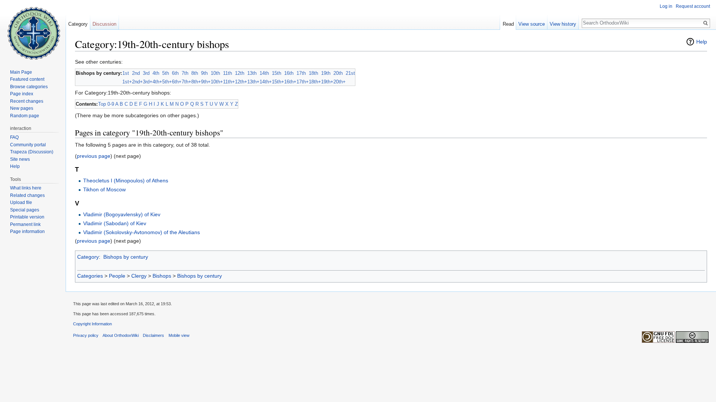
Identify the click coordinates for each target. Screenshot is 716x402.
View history (563, 24)
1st (125, 73)
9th (204, 73)
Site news (20, 159)
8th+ (196, 81)
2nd (136, 73)
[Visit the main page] (33, 30)
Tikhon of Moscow (104, 189)
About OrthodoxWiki (121, 335)
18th (313, 73)
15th (276, 73)
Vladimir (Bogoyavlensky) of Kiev (121, 214)
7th (185, 73)
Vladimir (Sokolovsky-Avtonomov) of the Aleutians (141, 232)
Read (508, 24)
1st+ (127, 81)
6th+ (177, 81)
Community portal (28, 144)
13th (252, 73)
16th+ (290, 81)
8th (194, 73)
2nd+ (137, 81)
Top (102, 104)
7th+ (186, 81)
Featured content (27, 79)
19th (325, 73)
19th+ (327, 81)
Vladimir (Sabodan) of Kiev (114, 223)
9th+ (206, 81)
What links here (25, 188)
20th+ (339, 81)
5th (165, 73)
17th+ (302, 81)
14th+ (266, 81)
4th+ (157, 81)
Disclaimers (153, 335)
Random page (24, 115)
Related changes (27, 195)
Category (88, 257)
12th (239, 73)
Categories (90, 276)
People (117, 276)
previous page (93, 156)
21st (350, 73)
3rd (146, 73)
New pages (21, 108)
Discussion (104, 24)
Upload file (21, 202)
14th (264, 73)
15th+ (278, 81)
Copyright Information (92, 324)
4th (156, 73)
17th (301, 73)
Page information (27, 231)
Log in (666, 6)
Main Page (21, 72)
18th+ (315, 81)
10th (215, 73)
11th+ (229, 81)
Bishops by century (125, 257)
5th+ (167, 81)
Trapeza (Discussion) (31, 151)
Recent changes (26, 101)
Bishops (162, 276)
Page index (21, 93)
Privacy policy (85, 335)
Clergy (139, 276)
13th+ (253, 81)
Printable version (27, 217)
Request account (693, 6)
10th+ (217, 81)
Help (701, 42)
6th (175, 73)
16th (288, 73)
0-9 (110, 104)
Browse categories (29, 86)
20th (338, 73)
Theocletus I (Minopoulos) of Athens (125, 181)
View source (531, 24)
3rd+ (148, 81)
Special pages (24, 210)
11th (227, 73)
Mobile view (179, 335)
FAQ (14, 137)
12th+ (241, 81)
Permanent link (25, 224)
